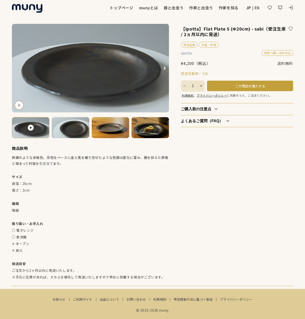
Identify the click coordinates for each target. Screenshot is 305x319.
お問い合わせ (136, 299)
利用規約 (188, 95)
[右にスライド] (165, 68)
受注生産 (189, 45)
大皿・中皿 (208, 45)
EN (257, 7)
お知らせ (59, 299)
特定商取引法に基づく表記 (193, 299)
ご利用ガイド (82, 299)
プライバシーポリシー (212, 95)
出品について (109, 299)
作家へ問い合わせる (277, 53)
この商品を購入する (250, 86)
